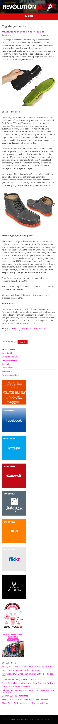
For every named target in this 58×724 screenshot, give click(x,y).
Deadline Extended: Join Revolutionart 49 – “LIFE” (23, 679)
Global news (7, 367)
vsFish (47, 719)
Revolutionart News (10, 375)
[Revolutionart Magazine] (29, 10)
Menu (29, 16)
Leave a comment (49, 35)
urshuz (19, 330)
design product (27, 328)
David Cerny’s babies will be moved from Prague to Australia (28, 683)
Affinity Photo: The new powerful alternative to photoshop (27, 666)
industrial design (40, 328)
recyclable (6, 330)
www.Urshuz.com (27, 323)
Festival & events (9, 360)
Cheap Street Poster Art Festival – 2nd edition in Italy (25, 703)
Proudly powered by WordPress (15, 719)
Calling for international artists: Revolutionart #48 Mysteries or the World (28, 691)
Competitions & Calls (11, 356)
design (16, 328)
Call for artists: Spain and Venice (16, 686)
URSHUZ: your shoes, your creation (23, 31)
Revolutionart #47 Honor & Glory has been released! (25, 699)
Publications (7, 371)
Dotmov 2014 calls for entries (15, 695)
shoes (13, 330)
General (7, 328)
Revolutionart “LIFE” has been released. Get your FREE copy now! (28, 675)
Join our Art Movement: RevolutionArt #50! (20, 670)
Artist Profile (7, 353)
